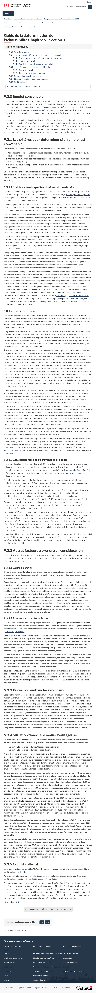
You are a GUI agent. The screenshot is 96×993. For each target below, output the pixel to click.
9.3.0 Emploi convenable (19, 52)
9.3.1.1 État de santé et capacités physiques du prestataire (38, 58)
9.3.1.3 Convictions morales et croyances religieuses (35, 64)
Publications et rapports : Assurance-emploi (57, 23)
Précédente (33, 909)
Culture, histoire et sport (42, 962)
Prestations (8, 971)
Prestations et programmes (30, 23)
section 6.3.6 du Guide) (79, 295)
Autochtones (67, 958)
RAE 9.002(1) (65, 415)
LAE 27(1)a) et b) (64, 107)
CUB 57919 (9, 631)
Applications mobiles (25, 988)
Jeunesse (66, 967)
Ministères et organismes (42, 946)
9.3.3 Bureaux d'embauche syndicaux (25, 76)
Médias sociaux (9, 988)
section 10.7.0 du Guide (14, 450)
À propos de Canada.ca (43, 988)
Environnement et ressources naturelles (47, 954)
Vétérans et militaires (70, 962)
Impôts (6, 980)
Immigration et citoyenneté (13, 958)
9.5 (18, 132)
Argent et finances (39, 980)
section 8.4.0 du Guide (47, 879)
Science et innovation (70, 954)
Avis (55, 988)
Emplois (7, 954)
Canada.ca (7, 19)
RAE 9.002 (50, 110)
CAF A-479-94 (80, 447)
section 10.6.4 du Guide (25, 704)
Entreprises (8, 967)
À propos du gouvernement (72, 946)
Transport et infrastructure (43, 971)
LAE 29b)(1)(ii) (62, 295)
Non (47, 922)
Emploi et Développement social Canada (28, 19)
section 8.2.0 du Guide (27, 879)
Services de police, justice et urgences (46, 967)
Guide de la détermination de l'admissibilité (21, 27)
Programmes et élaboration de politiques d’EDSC (61, 19)
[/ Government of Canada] (17, 5)
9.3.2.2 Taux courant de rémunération (29, 73)
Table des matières (49, 909)
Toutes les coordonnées (12, 946)
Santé (6, 976)
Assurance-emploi (12, 23)
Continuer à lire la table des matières (25, 86)
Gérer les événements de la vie (73, 971)
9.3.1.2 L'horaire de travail (24, 61)
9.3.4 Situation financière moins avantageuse (28, 79)
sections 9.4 (9, 132)
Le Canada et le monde (41, 976)
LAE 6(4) (41, 110)
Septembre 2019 (12, 902)
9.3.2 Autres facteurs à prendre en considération (30, 67)
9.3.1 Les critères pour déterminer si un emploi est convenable (36, 55)
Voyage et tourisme (11, 962)
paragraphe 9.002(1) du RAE (78, 194)
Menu (9, 13)
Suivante (64, 909)
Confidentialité (65, 988)
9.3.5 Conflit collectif (18, 82)
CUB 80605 (31, 431)
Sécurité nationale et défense (43, 958)
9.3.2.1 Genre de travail (23, 70)
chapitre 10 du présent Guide (16, 386)
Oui (42, 922)
